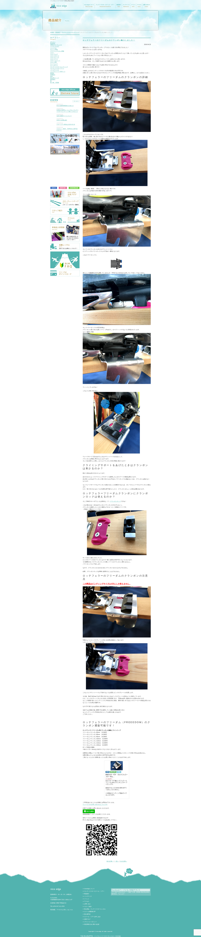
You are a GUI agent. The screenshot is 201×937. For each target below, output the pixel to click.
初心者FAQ (87, 914)
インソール (53, 48)
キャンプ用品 (54, 49)
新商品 (52, 73)
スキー (52, 52)
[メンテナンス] (126, 7)
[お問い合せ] (146, 7)
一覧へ (117, 861)
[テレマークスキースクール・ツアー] (105, 7)
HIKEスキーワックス (56, 44)
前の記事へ (110, 861)
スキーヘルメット (55, 60)
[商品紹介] (119, 7)
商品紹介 (57, 32)
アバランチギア (54, 46)
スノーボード (54, 65)
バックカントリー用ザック (57, 71)
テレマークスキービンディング (59, 66)
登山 (51, 76)
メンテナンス (88, 896)
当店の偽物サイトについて (64, 115)
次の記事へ (123, 861)
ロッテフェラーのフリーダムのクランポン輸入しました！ (109, 40)
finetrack (52, 43)
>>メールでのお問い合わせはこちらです (95, 804)
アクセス (86, 901)
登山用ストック (54, 77)
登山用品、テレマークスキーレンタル (95, 909)
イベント (86, 899)
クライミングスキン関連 (57, 51)
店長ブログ (87, 919)
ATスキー (52, 42)
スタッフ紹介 (88, 906)
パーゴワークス (54, 70)
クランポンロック (115, 501)
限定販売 (52, 79)
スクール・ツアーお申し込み (92, 916)
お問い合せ (87, 904)
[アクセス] (139, 7)
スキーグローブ (54, 55)
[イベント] (133, 7)
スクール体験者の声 (89, 911)
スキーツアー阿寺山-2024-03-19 (66, 124)
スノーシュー (54, 63)
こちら (71, 909)
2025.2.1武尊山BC (62, 120)
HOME (52, 32)
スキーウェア (54, 54)
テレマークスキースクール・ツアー (94, 891)
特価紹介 (52, 74)
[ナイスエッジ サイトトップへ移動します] (58, 7)
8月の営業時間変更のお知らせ (65, 105)
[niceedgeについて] (89, 7)
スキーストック (54, 57)
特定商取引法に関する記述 (91, 924)
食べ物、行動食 (54, 82)
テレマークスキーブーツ (57, 68)
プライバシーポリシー (90, 922)
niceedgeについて (89, 888)
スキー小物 (53, 62)
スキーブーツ (54, 59)
